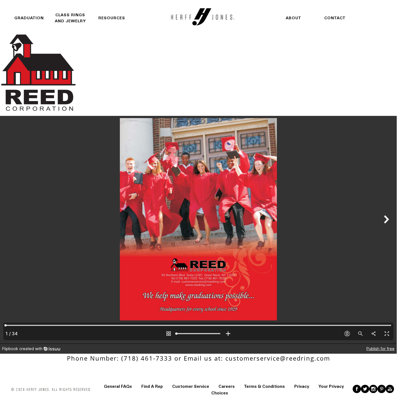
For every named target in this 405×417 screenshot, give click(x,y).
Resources (111, 18)
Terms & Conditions (264, 386)
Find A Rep (152, 386)
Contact (334, 18)
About (293, 18)
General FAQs (118, 386)
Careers (226, 386)
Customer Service (190, 386)
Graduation (29, 18)
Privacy (301, 386)
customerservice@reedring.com (277, 358)
